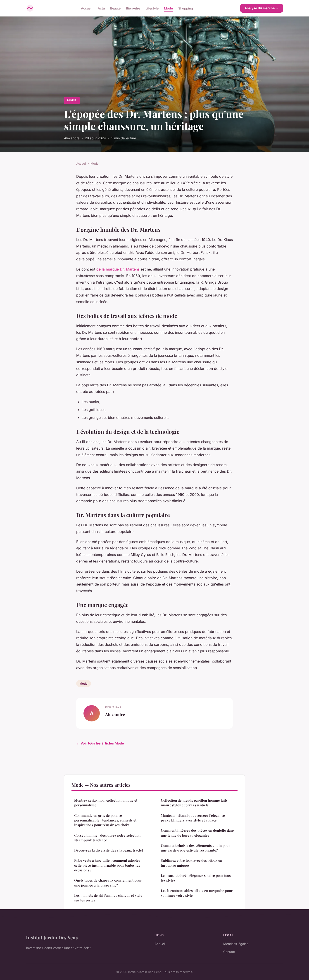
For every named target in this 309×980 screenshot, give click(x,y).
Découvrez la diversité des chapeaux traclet (108, 850)
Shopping (185, 8)
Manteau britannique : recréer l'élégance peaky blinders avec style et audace (193, 817)
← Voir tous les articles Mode (100, 743)
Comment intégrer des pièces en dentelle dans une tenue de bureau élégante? (197, 832)
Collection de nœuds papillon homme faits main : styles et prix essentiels (194, 802)
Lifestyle (152, 8)
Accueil (86, 8)
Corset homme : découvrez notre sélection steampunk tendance (107, 837)
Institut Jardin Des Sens (52, 937)
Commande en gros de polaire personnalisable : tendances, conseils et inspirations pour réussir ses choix (105, 820)
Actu (101, 8)
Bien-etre (133, 8)
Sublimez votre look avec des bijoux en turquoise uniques (191, 862)
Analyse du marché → (262, 8)
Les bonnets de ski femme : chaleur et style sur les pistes (108, 897)
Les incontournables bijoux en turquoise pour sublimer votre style (197, 893)
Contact (229, 952)
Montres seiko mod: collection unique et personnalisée (105, 802)
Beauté (115, 8)
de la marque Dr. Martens (118, 269)
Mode (168, 8)
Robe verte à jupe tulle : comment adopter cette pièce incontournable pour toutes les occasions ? (107, 865)
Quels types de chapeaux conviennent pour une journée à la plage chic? (108, 882)
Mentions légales (235, 944)
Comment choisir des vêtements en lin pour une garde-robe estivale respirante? (195, 847)
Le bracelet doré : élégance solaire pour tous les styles (196, 877)
